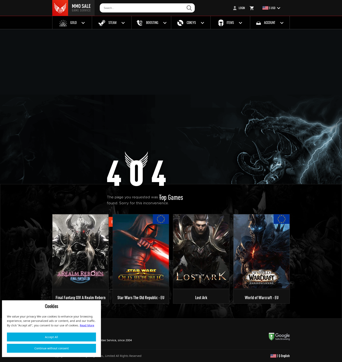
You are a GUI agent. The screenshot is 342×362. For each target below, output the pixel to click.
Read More (87, 325)
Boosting (152, 22)
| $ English (283, 356)
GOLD (73, 22)
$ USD (272, 8)
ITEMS (230, 22)
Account (269, 22)
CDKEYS (191, 22)
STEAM (112, 22)
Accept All (51, 337)
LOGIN (241, 8)
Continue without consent (51, 348)
